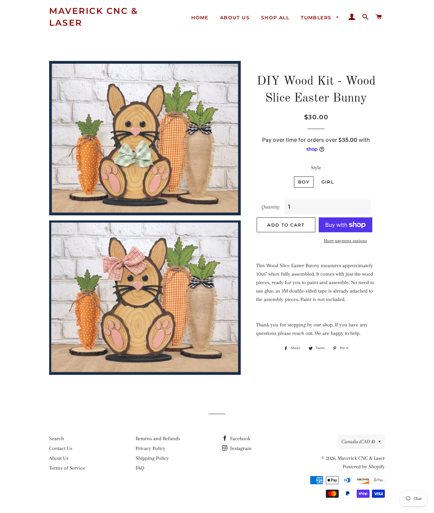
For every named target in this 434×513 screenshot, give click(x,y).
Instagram (240, 448)
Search (56, 438)
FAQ (140, 468)
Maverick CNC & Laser (93, 17)
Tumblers (317, 18)
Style (316, 168)
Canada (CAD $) (358, 442)
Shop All (275, 18)
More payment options (345, 240)
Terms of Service (67, 468)
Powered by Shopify (364, 467)
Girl (327, 182)
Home (200, 18)
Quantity (270, 207)
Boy (304, 182)
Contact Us (60, 448)
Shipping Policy (152, 458)
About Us (235, 18)
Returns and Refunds (158, 438)
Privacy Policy (150, 448)
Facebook (239, 438)
